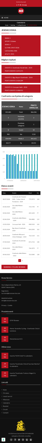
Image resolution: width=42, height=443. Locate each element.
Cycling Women (21, 25)
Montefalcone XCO (16, 339)
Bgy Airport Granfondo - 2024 (22, 77)
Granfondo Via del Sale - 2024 (22, 68)
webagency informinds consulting (21, 436)
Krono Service (17, 433)
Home (6, 25)
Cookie (10, 305)
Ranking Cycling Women (14, 267)
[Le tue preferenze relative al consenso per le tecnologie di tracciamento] (3, 439)
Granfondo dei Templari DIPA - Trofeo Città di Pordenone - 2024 (19, 199)
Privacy (3, 305)
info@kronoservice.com (9, 300)
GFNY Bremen (14, 320)
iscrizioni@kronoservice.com (10, 293)
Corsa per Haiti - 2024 (20, 87)
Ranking (13, 25)
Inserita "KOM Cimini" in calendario (21, 356)
